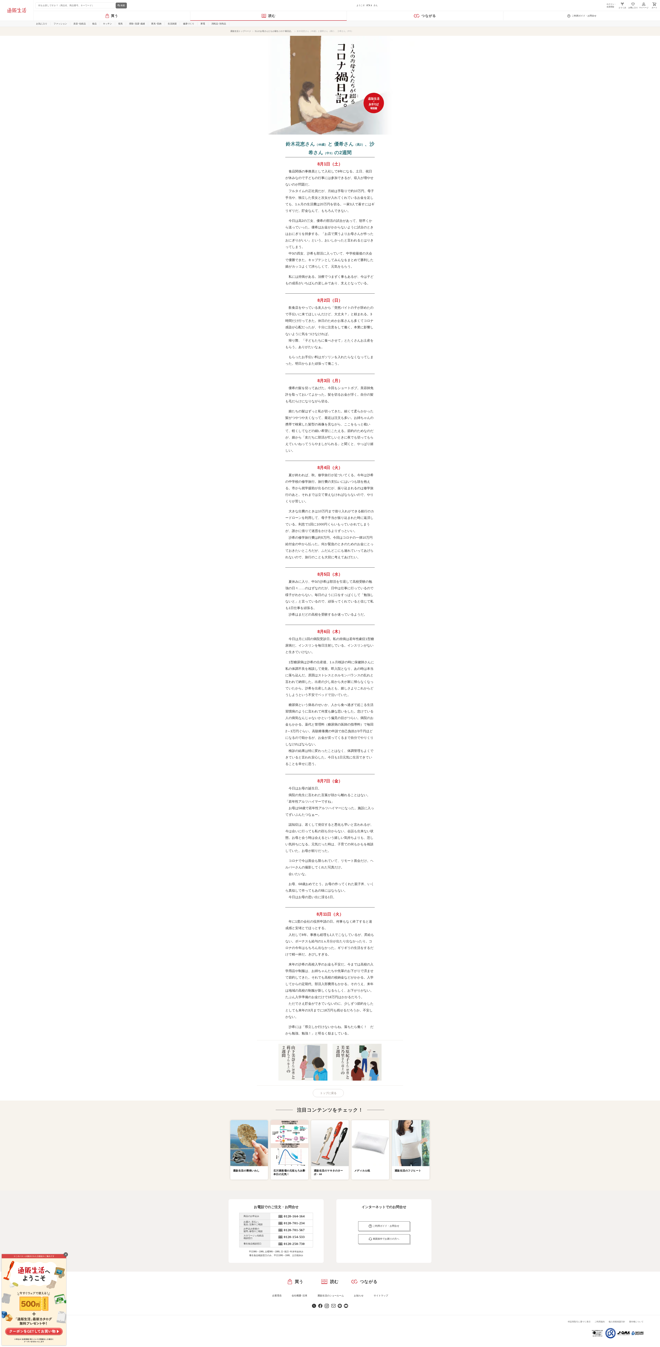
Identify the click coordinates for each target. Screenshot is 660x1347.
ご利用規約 (600, 1321)
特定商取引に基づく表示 (579, 1321)
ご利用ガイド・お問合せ (584, 15)
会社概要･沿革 (299, 1295)
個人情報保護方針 (617, 1321)
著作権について (636, 1321)
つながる (428, 16)
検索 (122, 5)
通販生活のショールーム (330, 1295)
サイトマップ (381, 1295)
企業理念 (277, 1295)
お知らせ (359, 1295)
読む (272, 16)
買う (114, 16)
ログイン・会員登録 (611, 5)
